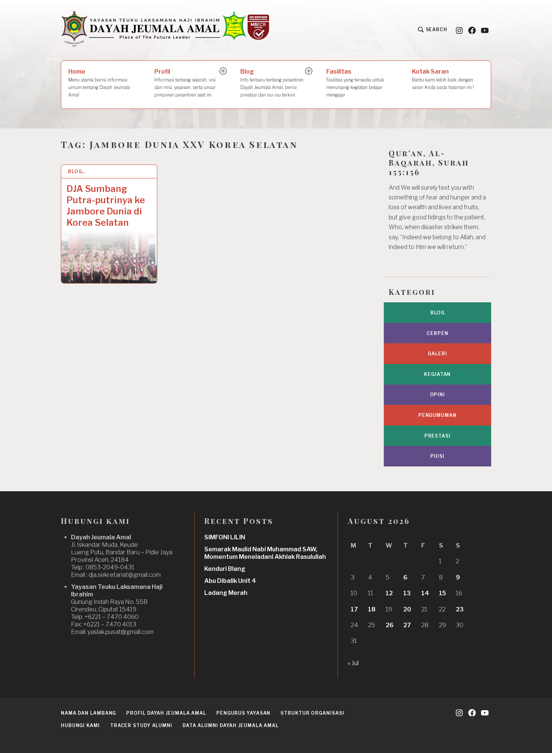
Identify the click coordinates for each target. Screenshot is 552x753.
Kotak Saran (443, 79)
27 (407, 625)
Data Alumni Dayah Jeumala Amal (230, 725)
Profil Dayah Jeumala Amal (166, 713)
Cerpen (437, 333)
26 (390, 625)
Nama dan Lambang (88, 713)
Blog (271, 83)
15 (442, 593)
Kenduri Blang (224, 568)
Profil (185, 83)
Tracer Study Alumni (141, 725)
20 (407, 609)
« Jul (353, 663)
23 (460, 609)
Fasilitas (355, 83)
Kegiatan (437, 374)
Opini (437, 394)
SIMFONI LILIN (224, 537)
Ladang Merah (225, 592)
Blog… (77, 171)
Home (99, 83)
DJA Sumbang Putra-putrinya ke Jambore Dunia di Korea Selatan (105, 205)
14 (425, 593)
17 (354, 609)
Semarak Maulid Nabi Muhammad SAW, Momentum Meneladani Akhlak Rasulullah (265, 553)
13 (407, 593)
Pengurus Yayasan (243, 713)
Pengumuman (437, 415)
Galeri (437, 353)
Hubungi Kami (80, 725)
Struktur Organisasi (312, 713)
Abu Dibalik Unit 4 (230, 580)
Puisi (437, 456)
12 (389, 593)
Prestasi (437, 436)
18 (372, 609)
